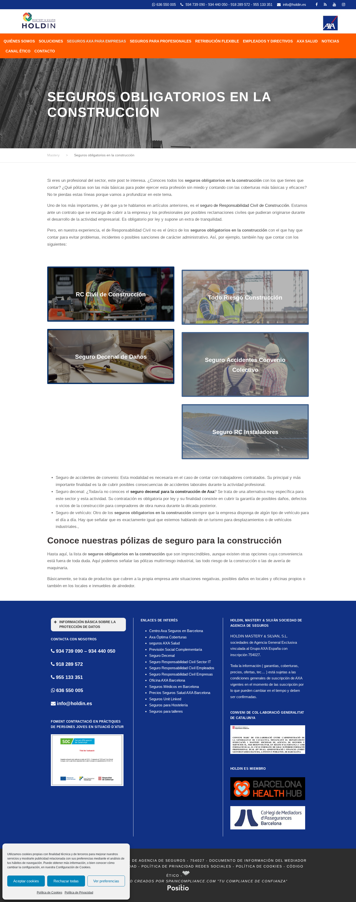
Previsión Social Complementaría (175, 649)
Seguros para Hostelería (168, 705)
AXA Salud (307, 41)
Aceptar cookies (26, 881)
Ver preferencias (106, 881)
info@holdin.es (294, 4)
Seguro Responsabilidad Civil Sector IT (180, 662)
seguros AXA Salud (164, 643)
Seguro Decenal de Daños (111, 356)
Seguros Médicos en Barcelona (174, 687)
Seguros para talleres (166, 711)
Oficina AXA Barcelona (167, 680)
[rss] (325, 4)
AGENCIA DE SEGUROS (249, 625)
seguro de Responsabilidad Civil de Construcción (244, 205)
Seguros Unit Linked (165, 699)
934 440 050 (218, 4)
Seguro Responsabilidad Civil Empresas (181, 674)
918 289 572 (241, 4)
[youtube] (334, 4)
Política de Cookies (49, 892)
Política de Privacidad (79, 892)
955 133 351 (263, 4)
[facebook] (317, 4)
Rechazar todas (66, 881)
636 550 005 (166, 4)
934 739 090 (196, 4)
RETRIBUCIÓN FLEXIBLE (217, 41)
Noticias (330, 41)
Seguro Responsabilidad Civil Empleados (181, 668)
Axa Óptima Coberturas (168, 637)
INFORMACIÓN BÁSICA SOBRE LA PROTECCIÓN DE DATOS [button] (87, 624)
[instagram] (343, 4)
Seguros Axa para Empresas (96, 41)
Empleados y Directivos (268, 41)
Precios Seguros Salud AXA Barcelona (179, 693)
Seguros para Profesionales (160, 41)
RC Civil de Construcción (111, 294)
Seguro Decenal (162, 655)
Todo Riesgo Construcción (245, 294)
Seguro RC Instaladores (245, 429)
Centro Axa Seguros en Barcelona (176, 631)
